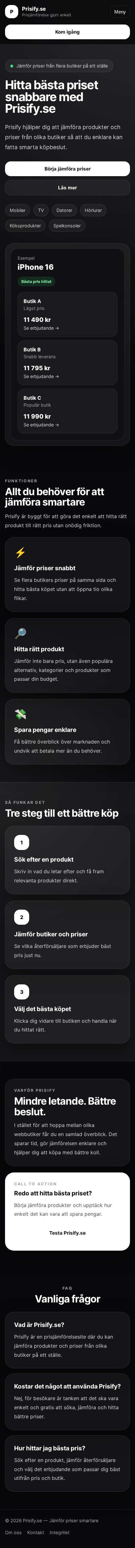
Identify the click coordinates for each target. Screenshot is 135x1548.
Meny (120, 11)
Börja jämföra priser (68, 169)
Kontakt (35, 1532)
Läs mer (67, 188)
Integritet (59, 1532)
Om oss (13, 1532)
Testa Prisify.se (67, 1233)
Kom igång (67, 32)
